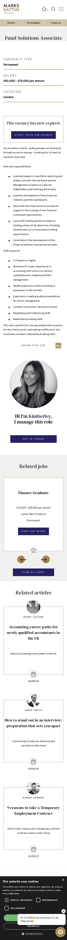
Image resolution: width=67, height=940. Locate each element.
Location (12, 91)
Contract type (17, 59)
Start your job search (33, 135)
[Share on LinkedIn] (33, 345)
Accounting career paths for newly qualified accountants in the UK (33, 632)
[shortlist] (33, 550)
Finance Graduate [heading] (33, 492)
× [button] (63, 880)
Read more (14, 893)
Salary (10, 75)
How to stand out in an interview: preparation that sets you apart (33, 722)
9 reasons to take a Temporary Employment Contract (33, 810)
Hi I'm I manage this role (33, 419)
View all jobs (33, 572)
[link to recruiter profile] (33, 607)
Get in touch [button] (33, 439)
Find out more (33, 531)
